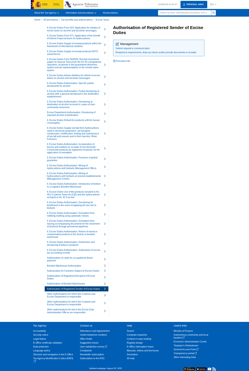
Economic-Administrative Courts (190, 341)
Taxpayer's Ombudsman (186, 345)
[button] (213, 4)
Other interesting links (185, 357)
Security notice (40, 335)
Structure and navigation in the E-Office (53, 354)
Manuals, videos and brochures (143, 350)
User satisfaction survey (92, 346)
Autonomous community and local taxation (191, 336)
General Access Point (185, 349)
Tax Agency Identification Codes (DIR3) (53, 358)
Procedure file (123, 61)
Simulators (132, 354)
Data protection (41, 346)
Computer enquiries (137, 335)
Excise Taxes (102, 19)
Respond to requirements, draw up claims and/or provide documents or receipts (156, 52)
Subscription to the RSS (92, 358)
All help (131, 358)
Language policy (41, 350)
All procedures (110, 13)
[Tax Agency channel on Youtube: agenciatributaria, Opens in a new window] (209, 369)
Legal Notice (39, 339)
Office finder (86, 339)
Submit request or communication (133, 48)
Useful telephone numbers (93, 335)
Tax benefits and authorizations (77, 19)
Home (37, 19)
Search (130, 331)
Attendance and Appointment (95, 331)
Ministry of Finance (183, 331)
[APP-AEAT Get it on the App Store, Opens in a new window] (201, 369)
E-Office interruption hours (140, 346)
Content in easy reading (139, 339)
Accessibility (39, 331)
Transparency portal (184, 353)
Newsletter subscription (92, 354)
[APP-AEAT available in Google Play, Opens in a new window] (189, 369)
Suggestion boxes (89, 343)
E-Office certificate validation (47, 343)
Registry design (135, 343)
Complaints (86, 350)
